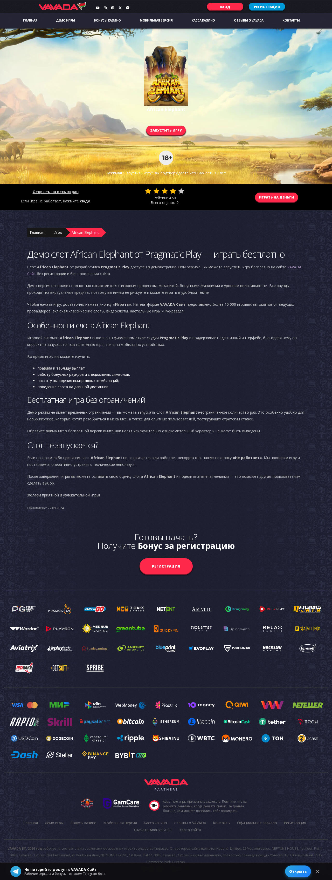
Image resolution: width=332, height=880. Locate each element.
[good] (173, 191)
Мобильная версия (156, 20)
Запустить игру (166, 130)
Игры (58, 232)
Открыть (298, 871)
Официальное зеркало (257, 822)
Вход (225, 6)
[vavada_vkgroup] (112, 7)
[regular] (165, 191)
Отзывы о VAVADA (249, 20)
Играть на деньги (276, 197)
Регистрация (267, 6)
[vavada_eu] (120, 7)
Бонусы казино (107, 20)
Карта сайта (190, 829)
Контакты (291, 20)
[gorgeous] (181, 191)
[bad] (148, 191)
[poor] (156, 191)
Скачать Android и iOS (153, 829)
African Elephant (85, 232)
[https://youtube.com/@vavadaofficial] (97, 7)
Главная (30, 20)
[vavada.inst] (105, 7)
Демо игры (65, 20)
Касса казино (203, 20)
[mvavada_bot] (127, 7)
